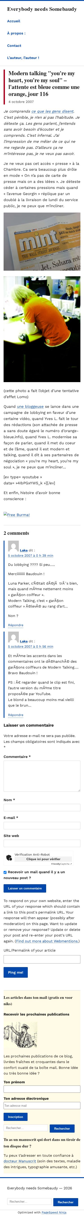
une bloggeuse (30, 406)
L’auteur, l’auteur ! (23, 58)
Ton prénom (14, 1082)
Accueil (13, 21)
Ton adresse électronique (26, 1098)
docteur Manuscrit (20, 1161)
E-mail (11, 818)
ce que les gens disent (52, 111)
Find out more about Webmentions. (47, 941)
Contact (14, 45)
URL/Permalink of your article (30, 950)
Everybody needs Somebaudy (42, 9)
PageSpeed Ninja (54, 1212)
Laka (24, 550)
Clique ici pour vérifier (43, 859)
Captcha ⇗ (61, 864)
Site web (11, 836)
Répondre (15, 625)
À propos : (16, 33)
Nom (9, 800)
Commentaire (17, 757)
